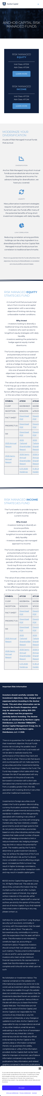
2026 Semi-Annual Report (10, 459)
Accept (21, 1088)
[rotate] (21, 192)
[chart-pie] (21, 225)
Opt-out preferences (12, 1093)
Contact (34, 1093)
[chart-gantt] (21, 158)
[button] (40, 1068)
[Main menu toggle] (38, 4)
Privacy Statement (25, 1093)
